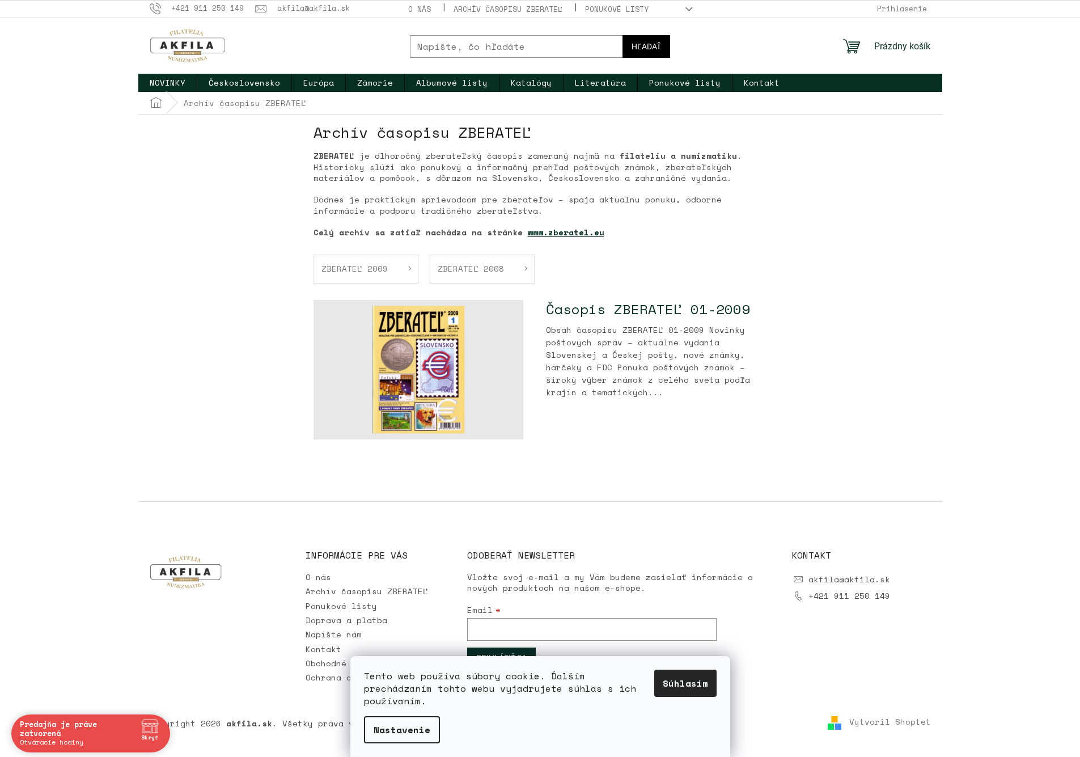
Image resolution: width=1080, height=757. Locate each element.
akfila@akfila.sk (849, 579)
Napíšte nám (334, 634)
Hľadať (646, 46)
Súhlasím (685, 683)
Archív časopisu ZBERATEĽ (508, 9)
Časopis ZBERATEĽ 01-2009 (648, 309)
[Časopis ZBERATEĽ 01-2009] (418, 368)
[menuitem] (167, 83)
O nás (419, 9)
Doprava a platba (346, 620)
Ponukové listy (617, 9)
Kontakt (323, 649)
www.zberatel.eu (566, 232)
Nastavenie (402, 730)
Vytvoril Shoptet (890, 722)
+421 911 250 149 (849, 596)
